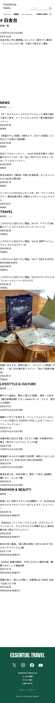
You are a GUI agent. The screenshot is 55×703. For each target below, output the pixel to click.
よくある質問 (27, 676)
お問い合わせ (27, 683)
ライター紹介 (27, 680)
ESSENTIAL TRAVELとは (27, 673)
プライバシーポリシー (27, 690)
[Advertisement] (27, 73)
